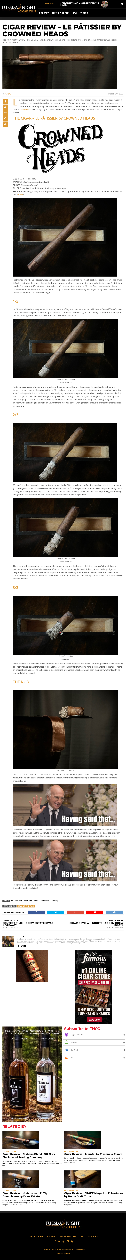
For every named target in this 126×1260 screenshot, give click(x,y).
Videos (84, 13)
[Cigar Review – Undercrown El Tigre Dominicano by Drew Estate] (32, 1179)
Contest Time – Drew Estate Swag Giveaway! (28, 924)
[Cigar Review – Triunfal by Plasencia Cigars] (94, 1140)
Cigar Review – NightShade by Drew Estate (96, 924)
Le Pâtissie (44, 901)
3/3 (15, 587)
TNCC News (50, 1236)
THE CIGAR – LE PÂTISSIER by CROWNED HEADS (54, 118)
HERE (20, 194)
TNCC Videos (48, 3)
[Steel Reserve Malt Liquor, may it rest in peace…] (104, 4)
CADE (8, 94)
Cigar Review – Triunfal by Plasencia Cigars (93, 1154)
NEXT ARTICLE (116, 920)
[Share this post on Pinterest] (5, 118)
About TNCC (79, 1236)
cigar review (16, 901)
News (75, 13)
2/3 (15, 414)
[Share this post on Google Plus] (5, 113)
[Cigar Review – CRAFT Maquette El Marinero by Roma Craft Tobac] (94, 1179)
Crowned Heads (31, 901)
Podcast (44, 13)
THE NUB (21, 681)
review (53, 901)
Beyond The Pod (60, 13)
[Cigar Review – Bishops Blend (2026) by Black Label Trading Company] (32, 1140)
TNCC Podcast (36, 1236)
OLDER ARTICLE (10, 920)
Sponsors (92, 1236)
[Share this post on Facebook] (5, 101)
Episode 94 (26, 109)
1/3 (15, 301)
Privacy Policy (63, 1254)
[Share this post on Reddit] (5, 124)
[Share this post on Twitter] (5, 107)
